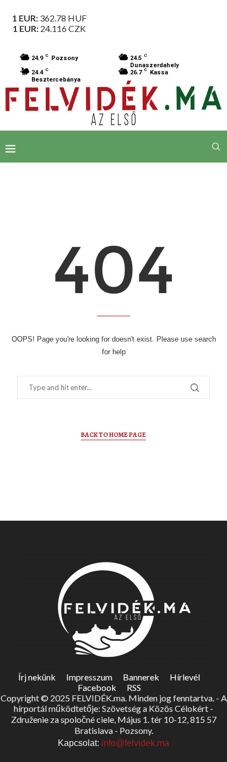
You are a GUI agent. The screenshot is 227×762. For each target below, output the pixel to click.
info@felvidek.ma (135, 743)
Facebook (97, 687)
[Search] (215, 147)
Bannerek (141, 677)
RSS (134, 687)
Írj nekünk (37, 677)
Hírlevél (185, 677)
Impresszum (89, 677)
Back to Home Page (113, 434)
